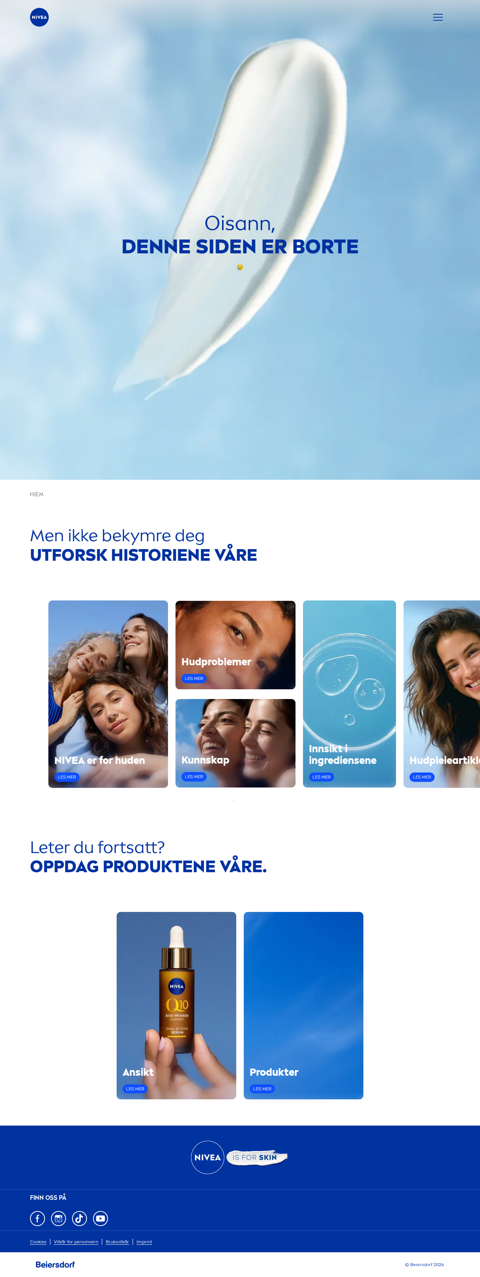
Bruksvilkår (117, 1241)
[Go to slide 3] (242, 800)
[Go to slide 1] (233, 800)
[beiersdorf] (55, 1264)
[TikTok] (79, 1218)
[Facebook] (37, 1218)
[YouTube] (100, 1218)
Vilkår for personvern (76, 1241)
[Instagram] (58, 1218)
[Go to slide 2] (237, 800)
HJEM (37, 494)
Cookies (38, 1241)
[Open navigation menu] (438, 17)
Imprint (144, 1241)
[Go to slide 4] (246, 800)
